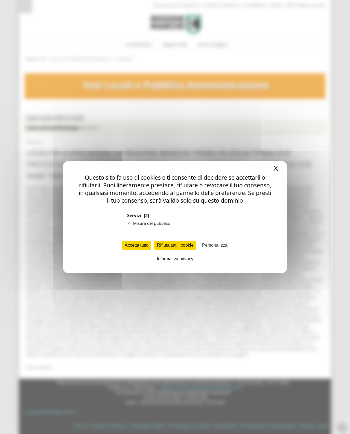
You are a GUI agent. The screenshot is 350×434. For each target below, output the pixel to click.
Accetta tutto (136, 245)
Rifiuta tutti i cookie (175, 245)
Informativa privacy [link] (175, 259)
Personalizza (215, 245)
